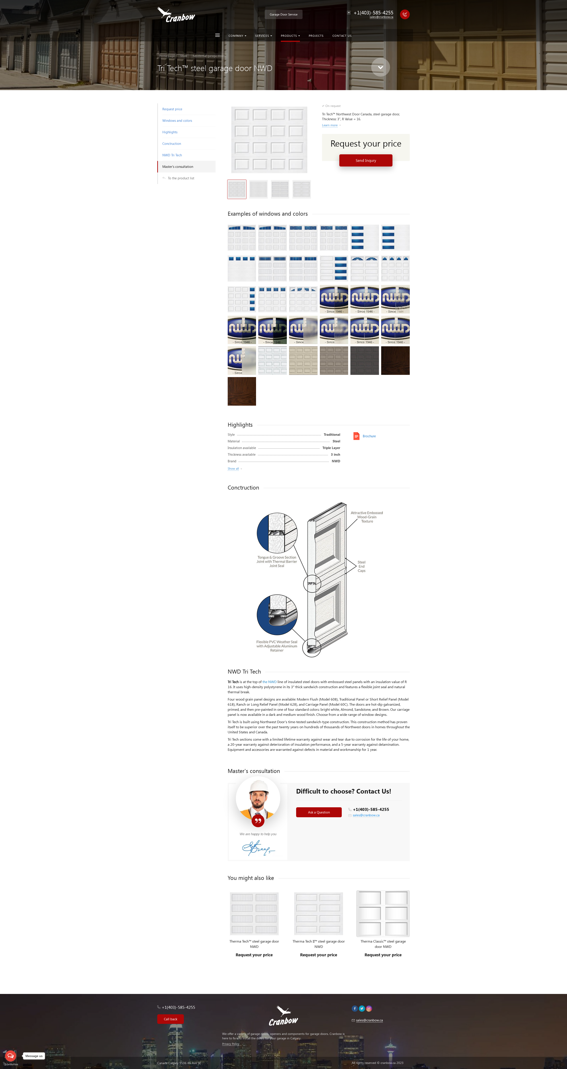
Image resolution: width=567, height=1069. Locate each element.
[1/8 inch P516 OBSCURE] (334, 330)
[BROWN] (364, 360)
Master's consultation (177, 166)
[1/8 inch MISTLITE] (303, 330)
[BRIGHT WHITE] (272, 360)
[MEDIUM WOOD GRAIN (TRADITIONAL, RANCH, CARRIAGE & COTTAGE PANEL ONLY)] (242, 391)
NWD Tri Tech (172, 155)
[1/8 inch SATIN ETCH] (242, 360)
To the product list (181, 178)
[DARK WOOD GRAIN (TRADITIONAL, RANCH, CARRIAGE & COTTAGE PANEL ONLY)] (395, 360)
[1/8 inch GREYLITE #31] (272, 330)
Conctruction (171, 143)
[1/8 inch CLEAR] (364, 299)
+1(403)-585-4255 (371, 809)
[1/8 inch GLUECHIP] (395, 299)
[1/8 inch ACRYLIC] (364, 330)
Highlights (169, 132)
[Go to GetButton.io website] (11, 1064)
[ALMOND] (303, 360)
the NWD (269, 681)
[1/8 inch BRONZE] (334, 299)
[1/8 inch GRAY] (242, 330)
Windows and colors (177, 120)
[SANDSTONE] (334, 360)
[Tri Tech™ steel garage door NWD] (269, 139)
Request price (172, 109)
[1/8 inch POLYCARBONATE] (395, 330)
